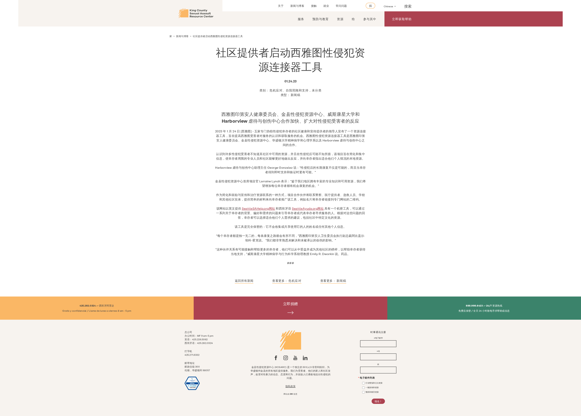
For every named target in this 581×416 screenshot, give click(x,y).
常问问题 (341, 5)
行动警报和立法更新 (374, 383)
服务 (301, 19)
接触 (314, 5)
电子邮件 (379, 338)
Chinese (389, 6)
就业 (326, 5)
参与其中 (369, 19)
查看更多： (286, 280)
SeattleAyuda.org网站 (308, 208)
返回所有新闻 (244, 280)
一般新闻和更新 (372, 387)
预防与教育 (320, 19)
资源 (340, 19)
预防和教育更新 (372, 392)
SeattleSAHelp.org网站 (258, 208)
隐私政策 (290, 386)
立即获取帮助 (402, 19)
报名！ (378, 401)
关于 (281, 5)
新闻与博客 (297, 5)
